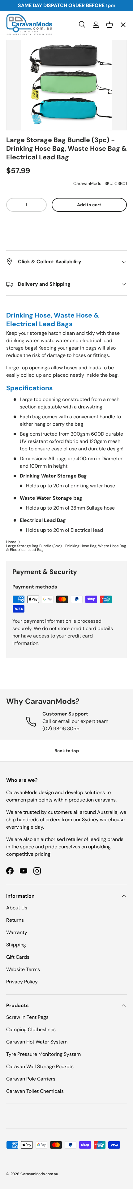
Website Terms (23, 969)
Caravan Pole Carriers (30, 1079)
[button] (66, 239)
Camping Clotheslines (31, 1029)
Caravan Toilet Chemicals (35, 1091)
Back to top (66, 750)
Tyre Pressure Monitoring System (43, 1054)
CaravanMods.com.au (39, 1173)
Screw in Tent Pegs (27, 1017)
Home (11, 542)
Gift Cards (17, 957)
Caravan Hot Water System (36, 1042)
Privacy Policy (22, 981)
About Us (16, 907)
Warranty (16, 932)
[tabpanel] (66, 422)
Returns (15, 920)
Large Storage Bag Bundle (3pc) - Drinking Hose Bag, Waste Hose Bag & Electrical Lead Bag (66, 547)
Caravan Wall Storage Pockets (40, 1066)
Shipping (16, 944)
